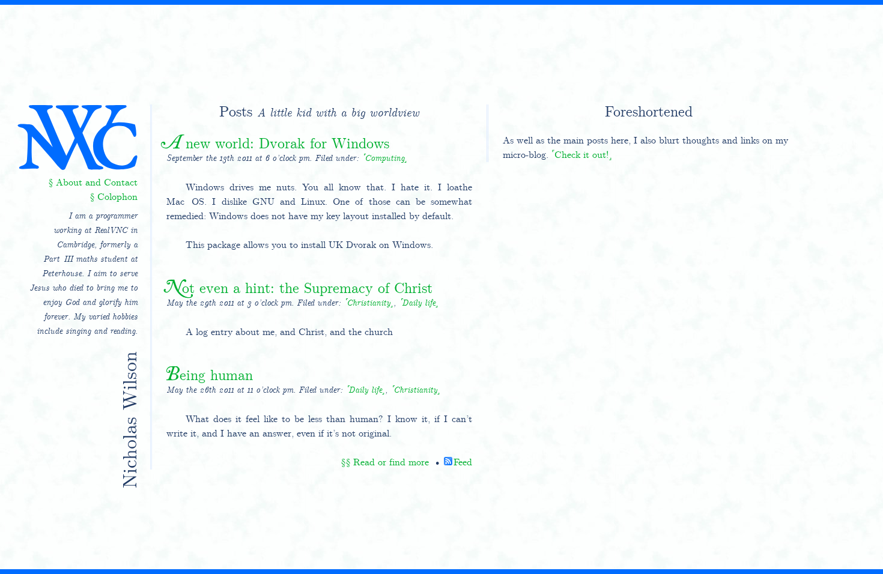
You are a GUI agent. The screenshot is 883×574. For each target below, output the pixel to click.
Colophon (117, 196)
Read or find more (391, 462)
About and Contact (97, 182)
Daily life (418, 303)
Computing (384, 158)
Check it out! (581, 154)
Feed (463, 462)
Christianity (368, 303)
